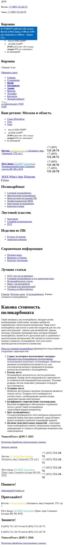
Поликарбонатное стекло (20, 281)
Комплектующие (15, 206)
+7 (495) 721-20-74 (18, 6)
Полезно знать (14, 255)
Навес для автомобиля (18, 284)
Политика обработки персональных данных (23, 442)
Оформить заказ (9, 72)
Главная (5, 294)
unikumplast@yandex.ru (12, 490)
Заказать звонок (9, 447)
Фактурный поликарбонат (20, 203)
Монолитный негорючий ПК (22, 198)
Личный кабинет (15, 99)
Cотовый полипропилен (19, 221)
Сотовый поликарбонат (19, 193)
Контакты (12, 96)
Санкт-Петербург (16, 119)
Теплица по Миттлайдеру (20, 289)
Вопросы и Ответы (17, 257)
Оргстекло (12, 219)
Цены (5, 180)
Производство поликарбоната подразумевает (30, 359)
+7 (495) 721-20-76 (17, 12)
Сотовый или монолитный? (21, 286)
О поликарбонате (35, 294)
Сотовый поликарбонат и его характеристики (30, 278)
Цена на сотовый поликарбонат (17, 348)
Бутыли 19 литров (16, 237)
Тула (9, 121)
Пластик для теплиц (17, 260)
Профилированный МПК (20, 201)
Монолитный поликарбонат (21, 195)
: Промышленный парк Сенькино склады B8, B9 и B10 (18, 166)
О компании (13, 80)
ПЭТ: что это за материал (20, 276)
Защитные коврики (17, 239)
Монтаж (11, 91)
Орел (9, 124)
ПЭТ (9, 224)
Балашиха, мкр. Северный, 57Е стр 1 (20, 459)
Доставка (12, 93)
